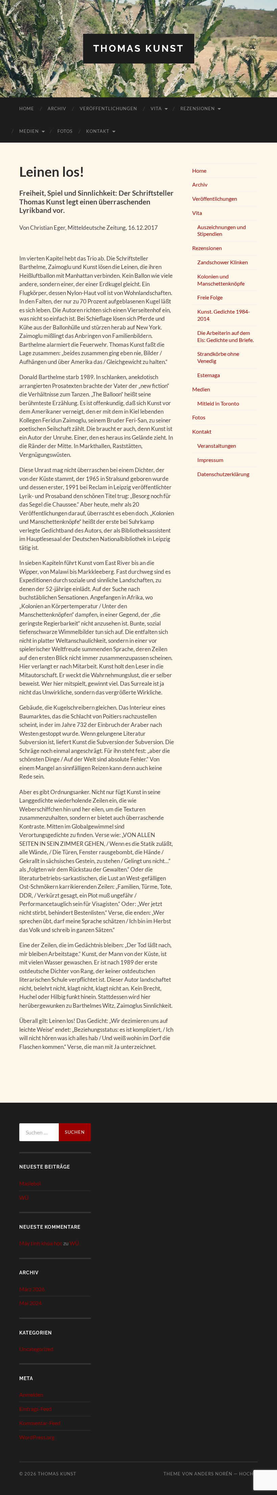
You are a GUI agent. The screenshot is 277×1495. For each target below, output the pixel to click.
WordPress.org (36, 1437)
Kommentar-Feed (39, 1423)
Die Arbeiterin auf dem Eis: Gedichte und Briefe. (225, 336)
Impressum (210, 460)
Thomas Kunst (138, 48)
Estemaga (208, 375)
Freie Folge (210, 297)
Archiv (57, 108)
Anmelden (31, 1394)
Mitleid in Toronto (218, 403)
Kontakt (97, 131)
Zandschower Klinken (222, 262)
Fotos (65, 131)
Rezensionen (197, 108)
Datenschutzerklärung (223, 474)
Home (26, 108)
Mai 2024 (30, 1303)
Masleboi (30, 1183)
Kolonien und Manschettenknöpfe (221, 280)
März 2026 (32, 1289)
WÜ (24, 1197)
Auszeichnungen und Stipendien (221, 230)
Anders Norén (213, 1473)
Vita (156, 108)
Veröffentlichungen (108, 108)
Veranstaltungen (216, 445)
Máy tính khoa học (40, 1243)
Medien (29, 131)
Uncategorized (36, 1349)
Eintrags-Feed (35, 1408)
